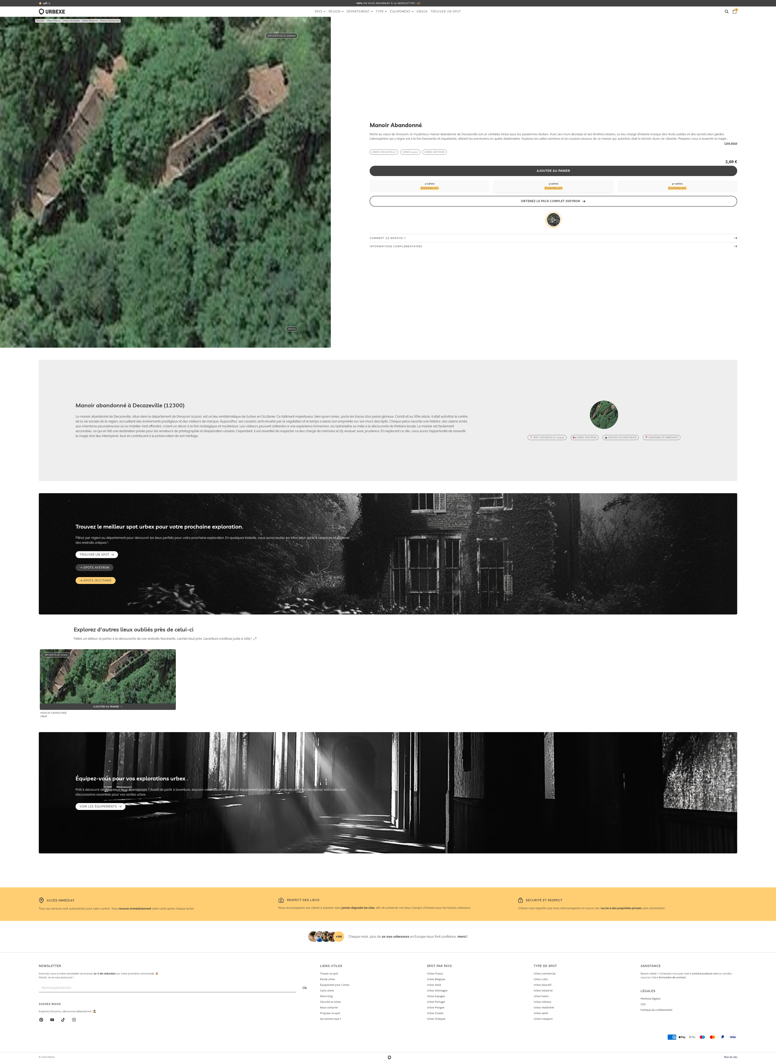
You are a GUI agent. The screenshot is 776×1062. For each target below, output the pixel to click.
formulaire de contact (672, 977)
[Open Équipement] (413, 12)
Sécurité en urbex (330, 1002)
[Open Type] (386, 12)
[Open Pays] (325, 12)
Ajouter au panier (553, 171)
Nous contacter (329, 1007)
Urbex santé (541, 1013)
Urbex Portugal (436, 1002)
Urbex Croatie (435, 1013)
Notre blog (326, 996)
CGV (643, 1004)
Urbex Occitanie (71, 20)
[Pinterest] (41, 1019)
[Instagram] (74, 1019)
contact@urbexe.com (705, 973)
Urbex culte (541, 979)
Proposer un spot (330, 1013)
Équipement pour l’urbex (335, 985)
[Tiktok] (63, 1019)
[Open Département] (372, 12)
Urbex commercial (545, 973)
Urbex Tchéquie (436, 1019)
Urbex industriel (543, 990)
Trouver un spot (329, 973)
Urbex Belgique (436, 979)
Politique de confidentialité (656, 1010)
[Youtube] (52, 1019)
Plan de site (730, 1057)
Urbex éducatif (542, 985)
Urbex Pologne (435, 1007)
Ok (305, 988)
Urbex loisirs (541, 996)
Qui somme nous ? (330, 1019)
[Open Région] (343, 12)
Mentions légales (650, 998)
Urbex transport (543, 1019)
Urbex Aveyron (90, 20)
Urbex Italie (434, 985)
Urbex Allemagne (437, 990)
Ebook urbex (327, 979)
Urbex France (53, 20)
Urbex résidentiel (544, 1007)
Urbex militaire (542, 1002)
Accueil (40, 20)
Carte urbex (327, 990)
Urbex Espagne (436, 996)
